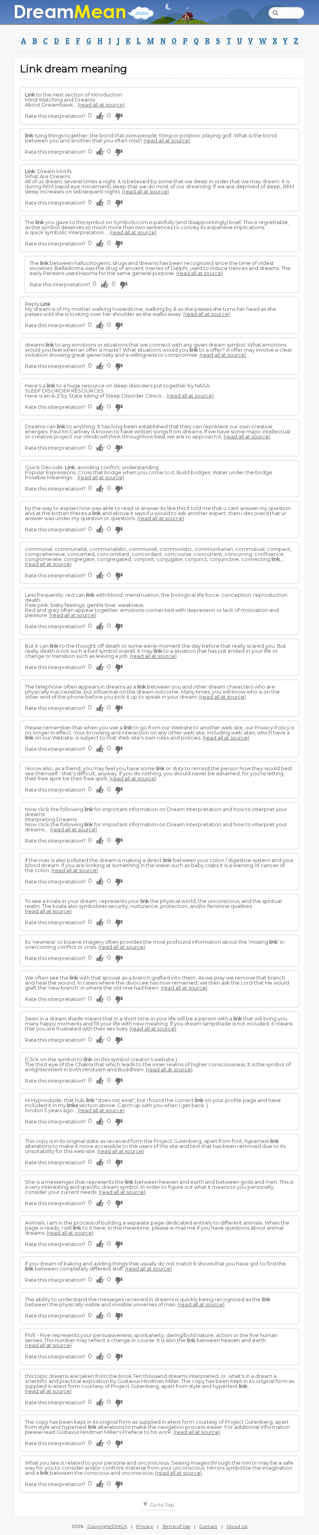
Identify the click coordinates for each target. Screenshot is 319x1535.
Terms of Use (176, 1526)
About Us (236, 1526)
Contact (208, 1526)
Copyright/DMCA (107, 1526)
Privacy (144, 1526)
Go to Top (161, 1505)
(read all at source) (101, 105)
